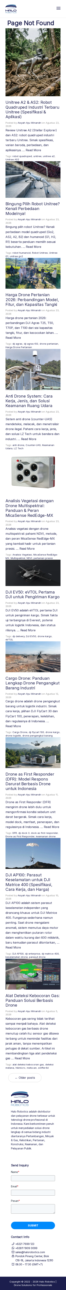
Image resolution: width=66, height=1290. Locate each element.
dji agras (17, 343)
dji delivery (18, 636)
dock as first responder (44, 832)
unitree (37, 156)
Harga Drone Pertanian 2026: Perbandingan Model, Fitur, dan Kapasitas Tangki (32, 299)
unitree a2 (49, 156)
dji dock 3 (24, 832)
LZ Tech (18, 448)
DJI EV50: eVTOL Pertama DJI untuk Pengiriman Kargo (32, 594)
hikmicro (20, 1067)
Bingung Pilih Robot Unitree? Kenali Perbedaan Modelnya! (33, 208)
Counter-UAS (33, 445)
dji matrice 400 (50, 953)
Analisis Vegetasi (22, 554)
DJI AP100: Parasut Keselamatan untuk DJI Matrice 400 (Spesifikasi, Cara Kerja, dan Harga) (29, 882)
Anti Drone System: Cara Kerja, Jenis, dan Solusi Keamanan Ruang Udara (29, 401)
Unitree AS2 (12, 159)
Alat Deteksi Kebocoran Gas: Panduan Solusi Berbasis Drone (33, 1000)
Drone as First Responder (20, 836)
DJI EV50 (31, 636)
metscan (32, 1067)
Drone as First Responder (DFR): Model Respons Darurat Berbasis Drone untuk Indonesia (30, 781)
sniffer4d (43, 1067)
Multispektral (18, 558)
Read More (33, 150)
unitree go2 (16, 256)
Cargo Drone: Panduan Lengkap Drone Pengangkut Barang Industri (33, 683)
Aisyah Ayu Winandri (29, 122)
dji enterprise (32, 953)
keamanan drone (46, 836)
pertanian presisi (43, 558)
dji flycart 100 (36, 732)
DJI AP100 (18, 953)
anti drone (18, 445)
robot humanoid (21, 252)
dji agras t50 (31, 343)
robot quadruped (22, 156)
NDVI (29, 558)
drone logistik (13, 735)
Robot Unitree (40, 252)
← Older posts (25, 1077)
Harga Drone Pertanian (19, 347)
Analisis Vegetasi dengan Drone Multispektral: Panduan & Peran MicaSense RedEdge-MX (30, 508)
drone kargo (45, 636)
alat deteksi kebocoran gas (28, 1064)
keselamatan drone (17, 956)
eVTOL (9, 639)
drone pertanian (49, 343)
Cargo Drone (19, 732)
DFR (14, 832)
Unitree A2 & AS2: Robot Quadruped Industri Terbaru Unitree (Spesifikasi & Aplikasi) (32, 109)
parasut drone (37, 956)
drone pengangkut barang (37, 735)
